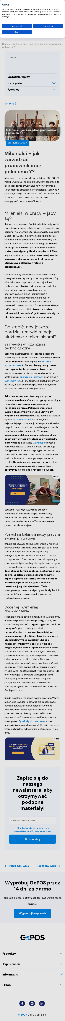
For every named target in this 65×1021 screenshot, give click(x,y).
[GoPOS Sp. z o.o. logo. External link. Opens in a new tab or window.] (5, 4)
